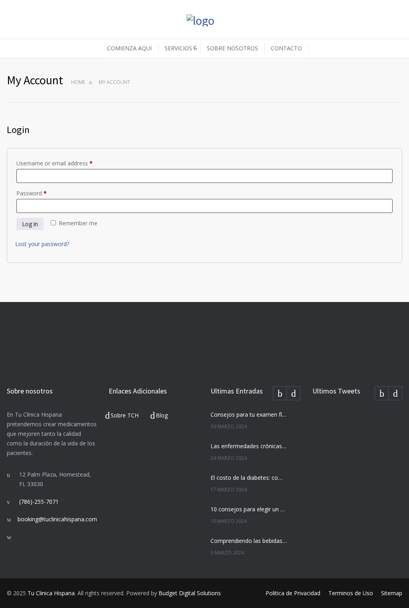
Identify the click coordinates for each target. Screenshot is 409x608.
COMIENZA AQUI (129, 48)
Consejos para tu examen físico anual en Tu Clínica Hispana (248, 414)
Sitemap (391, 593)
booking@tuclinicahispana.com (57, 519)
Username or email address (54, 163)
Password (31, 193)
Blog (162, 415)
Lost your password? (42, 244)
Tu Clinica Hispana (51, 593)
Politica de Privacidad (293, 593)
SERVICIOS (178, 48)
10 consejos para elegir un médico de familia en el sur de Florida (248, 509)
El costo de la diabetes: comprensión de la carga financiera (248, 477)
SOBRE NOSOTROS (232, 48)
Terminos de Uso (350, 593)
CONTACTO (286, 48)
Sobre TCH (125, 415)
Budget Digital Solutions (190, 593)
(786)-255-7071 (39, 501)
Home (78, 82)
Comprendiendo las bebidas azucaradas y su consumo (248, 540)
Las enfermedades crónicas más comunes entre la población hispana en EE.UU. (248, 446)
